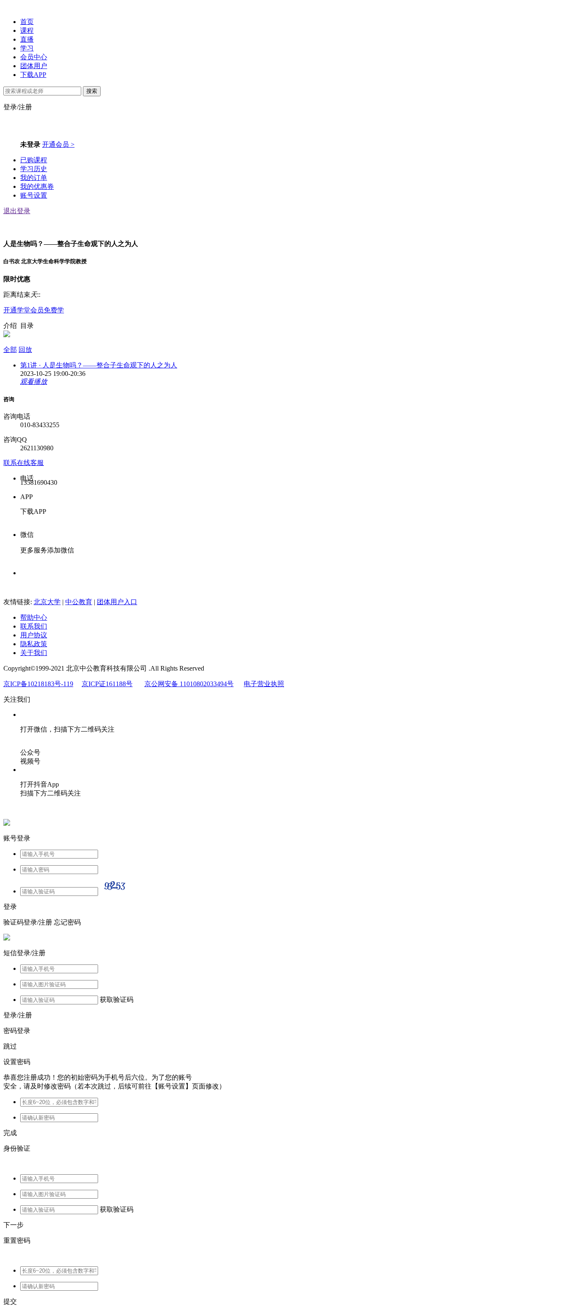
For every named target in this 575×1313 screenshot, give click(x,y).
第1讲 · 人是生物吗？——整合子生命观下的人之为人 (98, 365)
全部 (10, 349)
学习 (27, 48)
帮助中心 (33, 617)
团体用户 (33, 65)
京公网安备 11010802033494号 (189, 683)
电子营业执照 (264, 683)
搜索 (91, 91)
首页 (27, 21)
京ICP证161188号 (107, 683)
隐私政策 (33, 643)
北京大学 (47, 601)
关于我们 (33, 652)
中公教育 (78, 601)
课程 (27, 30)
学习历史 (33, 168)
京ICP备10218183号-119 (38, 683)
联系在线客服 (23, 462)
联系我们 (33, 626)
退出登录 (16, 210)
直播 (27, 39)
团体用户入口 (117, 601)
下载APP (33, 74)
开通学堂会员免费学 (33, 310)
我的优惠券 (37, 186)
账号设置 (33, 195)
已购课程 (33, 160)
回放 (25, 349)
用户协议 (33, 635)
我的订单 (33, 177)
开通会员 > (58, 144)
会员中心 (33, 57)
